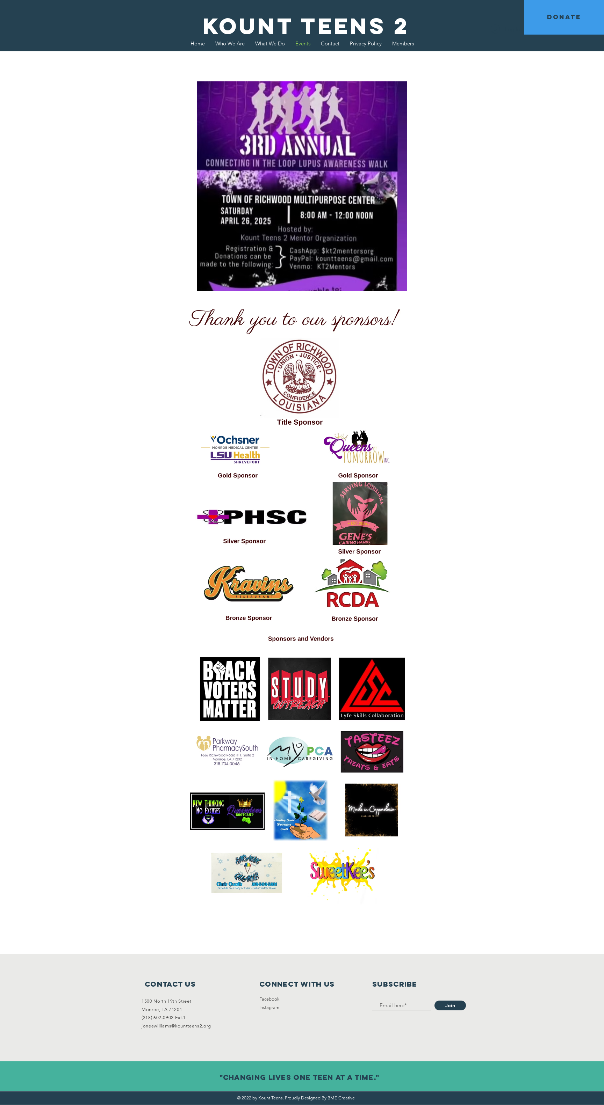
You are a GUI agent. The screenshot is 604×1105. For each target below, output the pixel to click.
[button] (564, 17)
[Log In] (495, 29)
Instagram (269, 1007)
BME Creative (341, 1097)
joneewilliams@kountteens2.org (176, 1026)
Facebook (269, 999)
